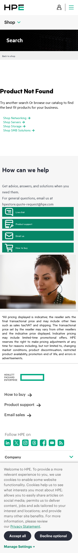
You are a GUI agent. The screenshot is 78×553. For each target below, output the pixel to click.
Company (13, 457)
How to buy (22, 247)
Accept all (17, 536)
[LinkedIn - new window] (7, 443)
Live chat (20, 212)
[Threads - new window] (34, 443)
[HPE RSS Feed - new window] (61, 443)
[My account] (59, 7)
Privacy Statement (25, 526)
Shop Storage (12, 126)
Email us (20, 236)
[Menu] (71, 7)
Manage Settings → (19, 546)
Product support (24, 224)
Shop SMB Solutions (17, 130)
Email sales (14, 414)
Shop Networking (14, 118)
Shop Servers (12, 122)
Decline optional (53, 536)
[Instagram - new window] (25, 443)
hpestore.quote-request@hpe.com (28, 204)
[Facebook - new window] (43, 443)
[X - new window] (16, 443)
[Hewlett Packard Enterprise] (14, 7)
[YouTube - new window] (52, 443)
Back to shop (8, 56)
